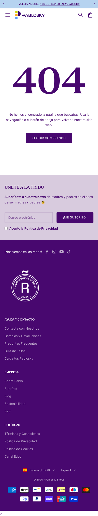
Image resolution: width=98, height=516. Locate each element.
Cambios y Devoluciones (23, 336)
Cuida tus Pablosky (19, 358)
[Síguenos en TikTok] (69, 251)
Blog (8, 396)
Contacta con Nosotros (22, 328)
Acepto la (33, 228)
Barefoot (11, 389)
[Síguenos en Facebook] (47, 251)
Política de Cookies (19, 449)
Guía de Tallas (15, 351)
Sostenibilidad (15, 404)
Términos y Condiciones (22, 434)
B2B (7, 411)
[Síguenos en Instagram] (54, 251)
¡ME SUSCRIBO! (75, 217)
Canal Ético (13, 456)
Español (66, 470)
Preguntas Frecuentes (21, 343)
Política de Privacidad (41, 228)
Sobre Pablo (14, 381)
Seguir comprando (49, 138)
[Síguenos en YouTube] (61, 251)
